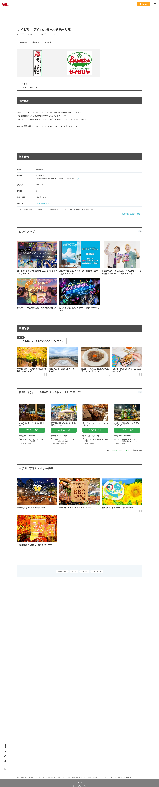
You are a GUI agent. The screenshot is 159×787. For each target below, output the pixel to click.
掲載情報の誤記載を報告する (132, 214)
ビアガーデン (127, 450)
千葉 (74, 571)
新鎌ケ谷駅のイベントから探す (97, 777)
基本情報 (24, 156)
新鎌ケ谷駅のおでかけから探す (77, 777)
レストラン (97, 571)
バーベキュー (116, 450)
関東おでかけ (32, 777)
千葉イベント (62, 777)
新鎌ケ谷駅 (62, 571)
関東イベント (42, 777)
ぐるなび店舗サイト (42, 203)
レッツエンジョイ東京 (19, 777)
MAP (79, 178)
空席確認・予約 (32, 430)
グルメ (84, 571)
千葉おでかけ (52, 777)
